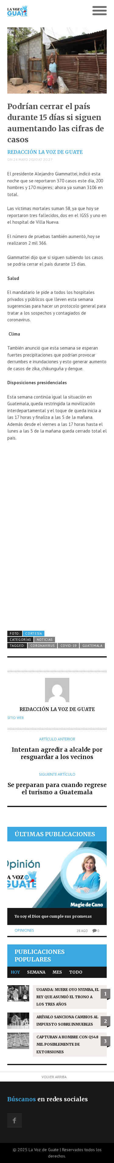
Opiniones (24, 930)
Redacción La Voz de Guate (45, 152)
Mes (57, 972)
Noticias (45, 639)
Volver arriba (54, 1077)
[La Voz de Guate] (44, 10)
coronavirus (42, 646)
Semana (36, 972)
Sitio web (15, 718)
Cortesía (33, 633)
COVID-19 (68, 646)
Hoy (15, 972)
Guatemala (92, 646)
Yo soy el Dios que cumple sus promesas (53, 916)
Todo (75, 972)
